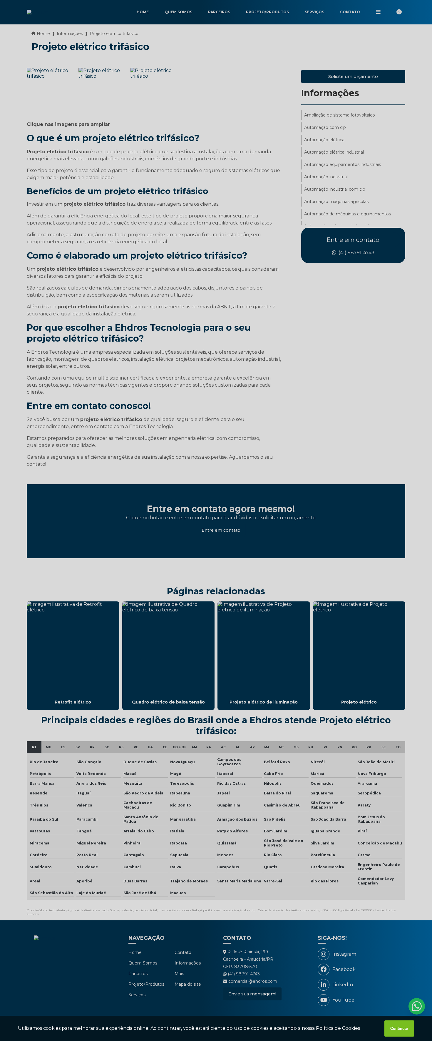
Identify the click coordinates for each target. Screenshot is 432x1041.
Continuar (399, 1028)
